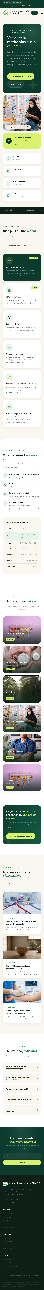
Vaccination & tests (9, 1245)
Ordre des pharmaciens (10, 1266)
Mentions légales (8, 1259)
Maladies (5, 1220)
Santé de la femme (9, 1224)
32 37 (35, 505)
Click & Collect (7, 1241)
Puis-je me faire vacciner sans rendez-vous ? (17, 1078)
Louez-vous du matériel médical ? (19, 1099)
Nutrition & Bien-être (9, 1217)
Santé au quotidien (9, 1214)
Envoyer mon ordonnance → (21, 836)
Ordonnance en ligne (9, 1238)
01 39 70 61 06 (26, 6)
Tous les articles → (12, 884)
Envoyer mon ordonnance (21, 76)
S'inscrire (22, 1162)
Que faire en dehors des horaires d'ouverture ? (19, 1110)
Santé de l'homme (8, 1227)
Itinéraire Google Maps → (18, 478)
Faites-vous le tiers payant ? (17, 1089)
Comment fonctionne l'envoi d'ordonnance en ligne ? (17, 1067)
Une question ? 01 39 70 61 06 (16, 245)
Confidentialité (7, 1263)
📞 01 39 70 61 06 (8, 1203)
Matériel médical (8, 1248)
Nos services (16, 84)
